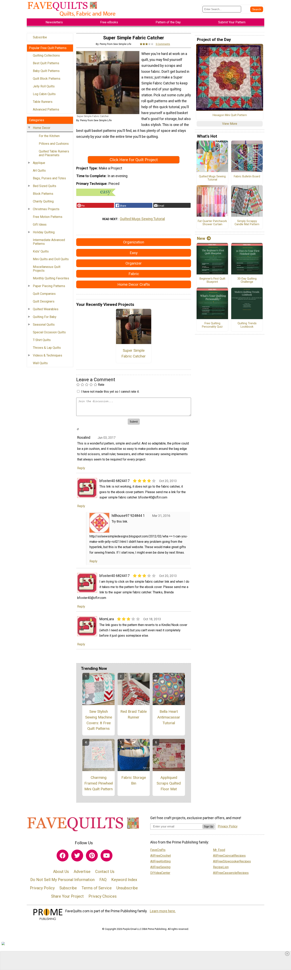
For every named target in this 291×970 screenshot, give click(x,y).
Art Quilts (39, 170)
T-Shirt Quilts (42, 340)
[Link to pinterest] (92, 855)
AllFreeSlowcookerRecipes (232, 861)
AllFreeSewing (160, 867)
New (201, 238)
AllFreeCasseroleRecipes (231, 873)
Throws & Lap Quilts (47, 348)
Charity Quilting (43, 201)
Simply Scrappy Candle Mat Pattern (247, 223)
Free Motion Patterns (47, 217)
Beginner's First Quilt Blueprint (212, 280)
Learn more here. (163, 911)
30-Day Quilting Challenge (247, 280)
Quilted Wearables (45, 309)
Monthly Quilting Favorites (51, 278)
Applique (39, 163)
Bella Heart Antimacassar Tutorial (168, 717)
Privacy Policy (42, 888)
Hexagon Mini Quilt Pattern (230, 115)
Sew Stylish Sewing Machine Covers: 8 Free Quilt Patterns (98, 720)
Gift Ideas (40, 224)
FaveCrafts (157, 850)
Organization (133, 242)
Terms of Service (97, 888)
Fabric (133, 273)
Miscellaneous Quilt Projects (46, 268)
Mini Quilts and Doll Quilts (51, 259)
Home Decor (41, 128)
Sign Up (208, 826)
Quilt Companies (44, 294)
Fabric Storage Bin (133, 780)
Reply (81, 468)
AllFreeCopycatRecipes (229, 855)
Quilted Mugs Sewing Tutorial (142, 219)
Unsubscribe (127, 888)
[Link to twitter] (77, 855)
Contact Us (104, 871)
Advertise (82, 871)
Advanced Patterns (46, 109)
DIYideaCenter (160, 873)
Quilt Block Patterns (46, 78)
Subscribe (40, 37)
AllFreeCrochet (160, 855)
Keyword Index (124, 879)
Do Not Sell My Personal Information (62, 879)
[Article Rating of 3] (147, 44)
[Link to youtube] (106, 855)
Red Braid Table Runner (133, 714)
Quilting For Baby (44, 317)
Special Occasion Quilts (49, 332)
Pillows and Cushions (54, 144)
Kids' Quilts (41, 251)
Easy (134, 253)
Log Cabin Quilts (44, 94)
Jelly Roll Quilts (44, 86)
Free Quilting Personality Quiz (212, 325)
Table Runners (42, 102)
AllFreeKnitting (160, 861)
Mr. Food (219, 850)
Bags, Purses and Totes (49, 178)
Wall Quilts (40, 363)
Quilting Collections (46, 55)
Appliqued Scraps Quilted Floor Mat (169, 783)
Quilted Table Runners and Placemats (54, 153)
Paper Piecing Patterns (49, 286)
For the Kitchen (49, 136)
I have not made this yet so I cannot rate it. (110, 391)
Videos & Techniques (47, 355)
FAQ (103, 879)
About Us (61, 871)
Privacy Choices (102, 896)
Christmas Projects (46, 209)
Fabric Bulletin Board (247, 176)
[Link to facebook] (62, 855)
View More (229, 124)
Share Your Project (67, 896)
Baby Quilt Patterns (46, 71)
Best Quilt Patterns (46, 63)
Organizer (134, 263)
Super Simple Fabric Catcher (133, 353)
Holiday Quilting (44, 232)
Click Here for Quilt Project (134, 159)
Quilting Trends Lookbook (247, 325)
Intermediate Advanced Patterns (49, 242)
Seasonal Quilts (44, 324)
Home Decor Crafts (133, 284)
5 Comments (163, 44)
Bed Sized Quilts (44, 186)
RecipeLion (221, 867)
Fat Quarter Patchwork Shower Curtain (212, 223)
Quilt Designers (43, 301)
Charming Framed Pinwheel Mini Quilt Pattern (98, 783)
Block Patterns (43, 194)
